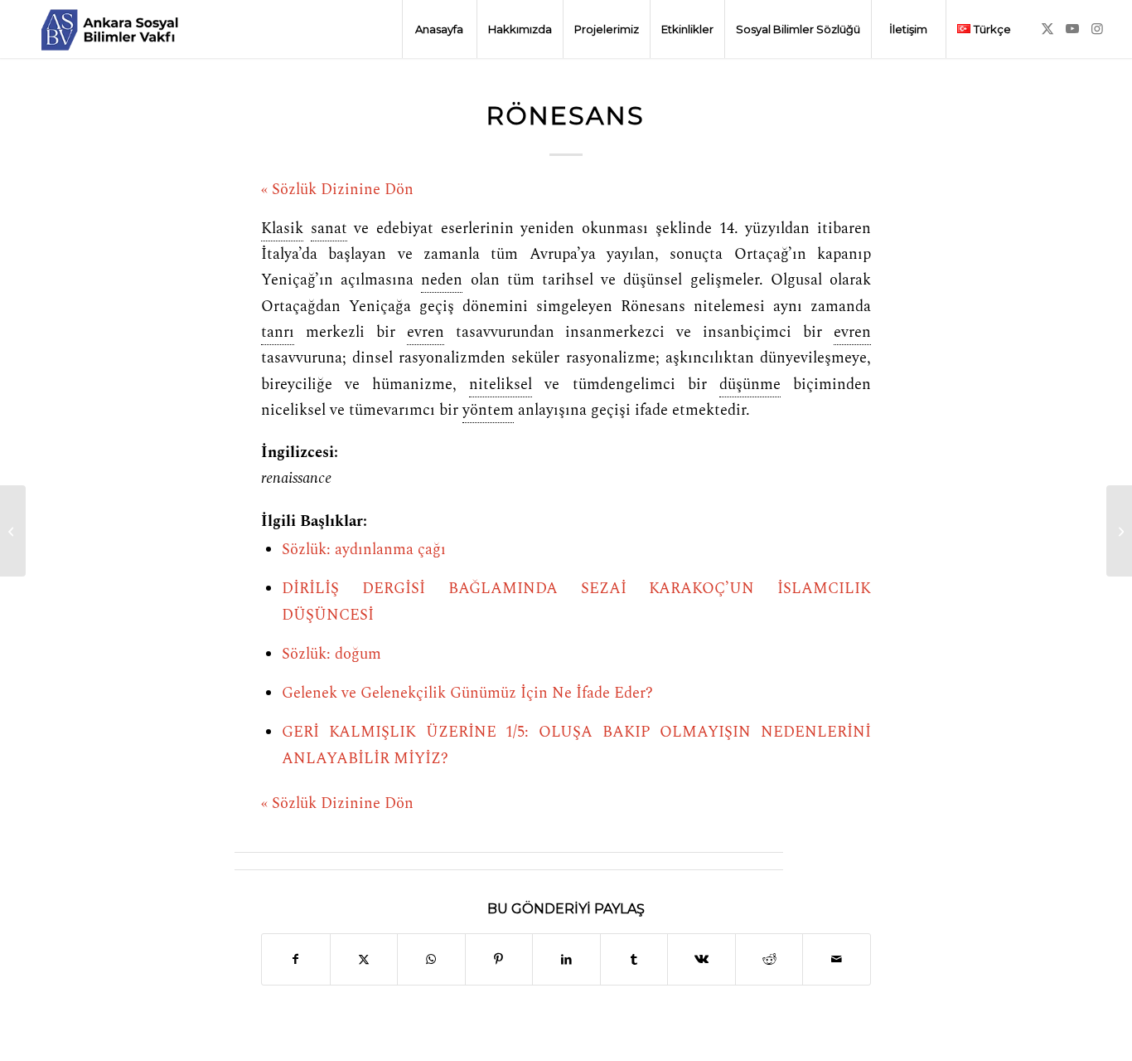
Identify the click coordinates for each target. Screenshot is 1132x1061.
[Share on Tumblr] (634, 959)
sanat (329, 229)
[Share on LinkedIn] (566, 959)
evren (425, 332)
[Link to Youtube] (1072, 28)
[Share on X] (364, 959)
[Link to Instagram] (1097, 28)
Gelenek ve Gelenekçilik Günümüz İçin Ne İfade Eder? (467, 693)
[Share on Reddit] (769, 959)
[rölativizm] (13, 531)
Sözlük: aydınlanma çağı (364, 550)
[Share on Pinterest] (499, 959)
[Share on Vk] (701, 959)
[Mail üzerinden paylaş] (836, 959)
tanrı (277, 332)
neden (441, 280)
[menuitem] (439, 29)
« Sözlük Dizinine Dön (337, 190)
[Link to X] (1047, 28)
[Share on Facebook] (296, 959)
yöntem (488, 410)
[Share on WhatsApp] (431, 959)
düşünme (750, 385)
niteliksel (500, 385)
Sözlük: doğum (331, 654)
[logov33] (109, 29)
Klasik (282, 229)
